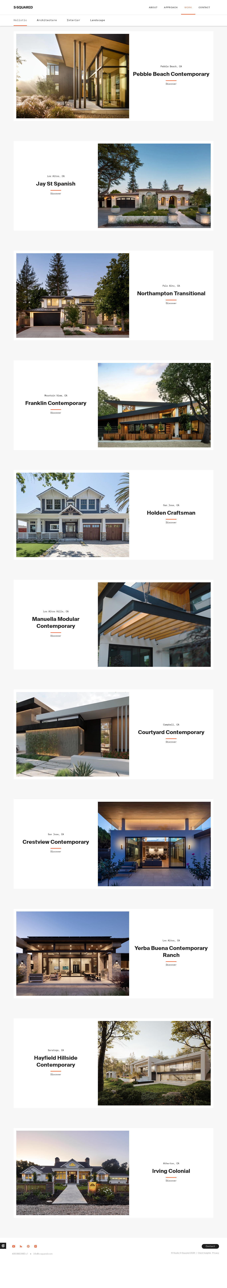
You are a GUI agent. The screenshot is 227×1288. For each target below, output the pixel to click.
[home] (23, 7)
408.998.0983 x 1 (20, 1253)
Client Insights (204, 1253)
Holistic (20, 20)
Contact (204, 7)
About (153, 7)
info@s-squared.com (43, 1253)
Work (188, 7)
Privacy (215, 1253)
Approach (171, 7)
